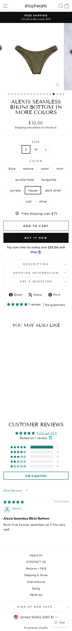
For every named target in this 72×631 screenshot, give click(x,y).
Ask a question (36, 281)
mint (59, 168)
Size (36, 141)
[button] (18, 304)
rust (29, 201)
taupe (32, 190)
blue (12, 168)
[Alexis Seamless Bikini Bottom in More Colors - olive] (15, 404)
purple (15, 190)
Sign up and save (35, 606)
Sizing (36, 588)
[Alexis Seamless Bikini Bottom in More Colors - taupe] (15, 400)
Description (36, 264)
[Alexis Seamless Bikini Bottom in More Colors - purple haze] (24, 397)
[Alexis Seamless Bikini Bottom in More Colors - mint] (20, 397)
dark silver (53, 190)
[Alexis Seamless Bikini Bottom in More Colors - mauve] (11, 397)
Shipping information (36, 272)
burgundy (49, 179)
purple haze (25, 179)
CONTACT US (36, 562)
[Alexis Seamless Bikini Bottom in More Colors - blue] (6, 397)
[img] (13, 502)
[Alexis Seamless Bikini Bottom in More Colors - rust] (24, 400)
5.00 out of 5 (47, 433)
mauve (28, 168)
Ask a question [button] (36, 476)
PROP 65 (36, 595)
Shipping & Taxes (36, 575)
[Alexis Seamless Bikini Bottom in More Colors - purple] (11, 400)
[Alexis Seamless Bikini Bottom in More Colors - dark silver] (20, 400)
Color (36, 161)
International (36, 582)
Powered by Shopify (36, 627)
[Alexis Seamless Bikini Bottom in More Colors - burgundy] (6, 400)
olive (42, 201)
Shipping (20, 127)
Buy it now (36, 237)
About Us (36, 555)
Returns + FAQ (36, 568)
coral (45, 168)
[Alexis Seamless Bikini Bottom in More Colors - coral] (15, 397)
